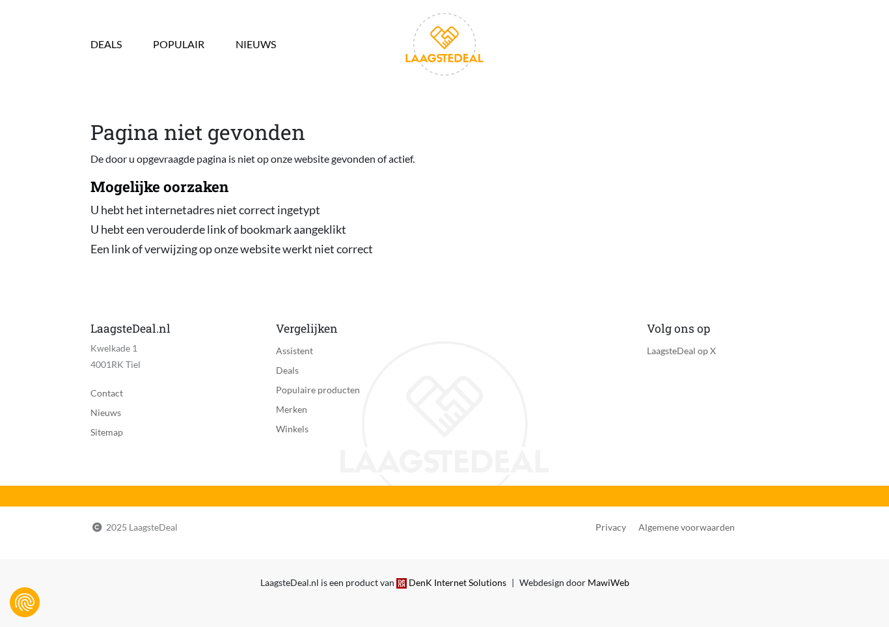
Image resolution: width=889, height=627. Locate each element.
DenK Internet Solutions (457, 582)
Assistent (294, 350)
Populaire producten (318, 389)
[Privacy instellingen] (25, 602)
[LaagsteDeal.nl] (444, 42)
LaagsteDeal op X (681, 350)
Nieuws (256, 44)
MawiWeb (608, 582)
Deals (106, 44)
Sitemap (106, 432)
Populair (178, 44)
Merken (291, 409)
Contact (106, 392)
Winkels (292, 428)
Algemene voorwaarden (686, 527)
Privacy (610, 527)
